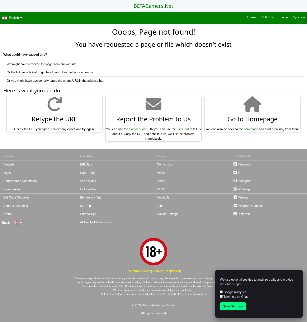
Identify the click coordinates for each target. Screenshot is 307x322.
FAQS (161, 189)
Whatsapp (244, 189)
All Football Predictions (95, 222)
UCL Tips (86, 205)
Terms (161, 181)
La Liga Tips (88, 189)
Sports (298, 17)
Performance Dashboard (20, 181)
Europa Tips (88, 214)
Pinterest (243, 214)
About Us (163, 197)
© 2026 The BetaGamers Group (153, 305)
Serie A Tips (88, 181)
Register (9, 164)
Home (251, 17)
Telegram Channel (250, 205)
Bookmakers (12, 189)
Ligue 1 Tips (88, 172)
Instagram (244, 181)
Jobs (160, 205)
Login (284, 17)
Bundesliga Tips (90, 197)
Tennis (7, 214)
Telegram (243, 197)
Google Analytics (234, 292)
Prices (161, 172)
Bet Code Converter (16, 197)
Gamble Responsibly (167, 271)
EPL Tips (86, 164)
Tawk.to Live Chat (235, 296)
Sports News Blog (15, 205)
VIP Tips (268, 17)
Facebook (244, 164)
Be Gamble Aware (138, 271)
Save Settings (233, 306)
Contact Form (138, 129)
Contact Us (164, 164)
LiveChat (183, 129)
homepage (251, 129)
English (14, 17)
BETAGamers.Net (153, 5)
